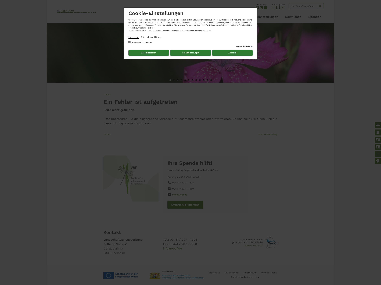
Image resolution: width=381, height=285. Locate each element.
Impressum (133, 37)
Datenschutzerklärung (150, 37)
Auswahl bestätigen (190, 53)
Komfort (148, 42)
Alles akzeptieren (148, 53)
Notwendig (136, 42)
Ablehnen (232, 53)
